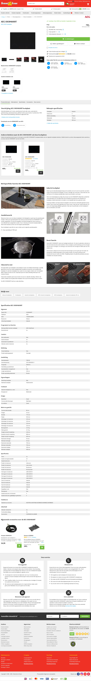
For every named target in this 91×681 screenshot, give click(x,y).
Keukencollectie (4, 627)
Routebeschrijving (28, 663)
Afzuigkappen (27, 640)
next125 (3, 634)
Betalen (3, 661)
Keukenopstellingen (5, 630)
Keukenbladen (4, 632)
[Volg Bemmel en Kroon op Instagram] (81, 674)
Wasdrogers (27, 628)
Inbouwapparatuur (16, 16)
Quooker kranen (27, 632)
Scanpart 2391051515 (6, 535)
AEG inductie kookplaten (44, 295)
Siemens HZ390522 (28, 535)
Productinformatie (21, 125)
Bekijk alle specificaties (53, 123)
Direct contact (80, 43)
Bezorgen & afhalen (5, 659)
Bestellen (3, 657)
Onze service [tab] (37, 102)
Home (8, 16)
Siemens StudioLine (51, 645)
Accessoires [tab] (30, 102)
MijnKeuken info (86, 1)
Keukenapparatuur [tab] (36, 13)
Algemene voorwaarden (49, 674)
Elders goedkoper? (58, 43)
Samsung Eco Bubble (52, 636)
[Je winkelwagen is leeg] (88, 4)
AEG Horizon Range (51, 628)
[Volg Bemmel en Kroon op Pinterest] (88, 674)
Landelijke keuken (5, 638)
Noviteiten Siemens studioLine (54, 630)
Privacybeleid (40, 674)
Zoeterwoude (73, 655)
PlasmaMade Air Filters (52, 642)
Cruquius (26, 655)
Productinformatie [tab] (5, 102)
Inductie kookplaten (29, 295)
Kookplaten (18, 295)
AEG (2, 24)
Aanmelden (85, 616)
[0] (88, 4)
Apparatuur (27, 624)
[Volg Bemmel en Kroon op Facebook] (78, 674)
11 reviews (35, 158)
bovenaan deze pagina (70, 606)
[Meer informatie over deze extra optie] (63, 29)
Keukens (3, 624)
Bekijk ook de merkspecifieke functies (11, 117)
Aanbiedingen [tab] (66, 13)
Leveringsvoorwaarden (6, 645)
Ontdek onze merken (51, 627)
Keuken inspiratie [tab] (16, 13)
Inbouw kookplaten (27, 16)
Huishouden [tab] (26, 13)
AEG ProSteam (50, 634)
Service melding (78, 1)
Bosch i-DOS (50, 632)
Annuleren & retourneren (6, 663)
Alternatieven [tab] (14, 102)
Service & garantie (5, 665)
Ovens (25, 642)
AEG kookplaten (8, 24)
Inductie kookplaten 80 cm (72, 295)
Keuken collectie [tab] (5, 13)
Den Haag (49, 655)
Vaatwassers (27, 634)
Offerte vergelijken (5, 644)
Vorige (3, 16)
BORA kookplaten (28, 644)
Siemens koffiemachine (52, 644)
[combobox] (45, 3)
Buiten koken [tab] (57, 13)
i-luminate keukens (5, 636)
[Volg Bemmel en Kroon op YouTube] (85, 674)
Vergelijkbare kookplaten (7, 93)
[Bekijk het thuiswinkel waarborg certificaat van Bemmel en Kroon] (70, 3)
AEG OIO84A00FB (29, 157)
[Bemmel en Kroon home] (9, 4)
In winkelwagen (69, 39)
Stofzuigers (26, 630)
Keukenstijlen (4, 628)
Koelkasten (26, 638)
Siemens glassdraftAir (52, 638)
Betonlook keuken (5, 642)
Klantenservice (5, 655)
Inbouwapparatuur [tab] (47, 13)
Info (18, 171)
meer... (20, 540)
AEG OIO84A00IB (6, 157)
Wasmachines (27, 627)
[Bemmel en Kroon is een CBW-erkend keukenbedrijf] (63, 679)
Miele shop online (28, 645)
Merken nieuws (51, 624)
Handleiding (7, 125)
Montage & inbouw (5, 667)
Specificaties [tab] (22, 102)
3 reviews (34, 537)
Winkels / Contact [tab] (79, 13)
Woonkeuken (4, 640)
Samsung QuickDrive (52, 640)
